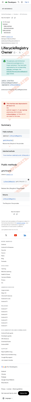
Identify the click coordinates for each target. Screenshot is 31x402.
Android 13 (4, 320)
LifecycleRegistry (15, 136)
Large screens (5, 290)
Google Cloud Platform (7, 380)
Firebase (3, 377)
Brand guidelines (17, 389)
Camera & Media (6, 277)
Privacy (3, 280)
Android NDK (5, 344)
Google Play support (6, 357)
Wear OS (3, 293)
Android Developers (6, 14)
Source (3, 253)
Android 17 (4, 309)
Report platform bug (6, 352)
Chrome (3, 374)
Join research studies (7, 360)
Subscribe (23, 393)
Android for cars (5, 298)
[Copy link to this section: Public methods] (18, 165)
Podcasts (3, 261)
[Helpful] (12, 17)
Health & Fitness (5, 274)
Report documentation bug (8, 354)
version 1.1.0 (9, 36)
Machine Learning (6, 271)
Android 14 (4, 317)
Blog (2, 258)
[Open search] (19, 2)
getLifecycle (7, 140)
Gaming (3, 269)
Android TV (4, 301)
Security (3, 250)
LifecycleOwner (15, 85)
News (2, 256)
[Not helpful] (15, 17)
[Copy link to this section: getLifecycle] (13, 171)
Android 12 (4, 323)
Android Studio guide (7, 333)
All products (4, 382)
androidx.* (9, 69)
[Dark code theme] (28, 180)
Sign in (27, 2)
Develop (16, 14)
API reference (7, 8)
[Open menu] (2, 2)
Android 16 (4, 311)
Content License (21, 223)
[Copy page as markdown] (19, 52)
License (9, 389)
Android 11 (4, 325)
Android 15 (4, 314)
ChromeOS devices (6, 296)
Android (3, 244)
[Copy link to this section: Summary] (12, 125)
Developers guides (6, 336)
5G (2, 283)
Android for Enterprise (7, 247)
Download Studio (6, 341)
